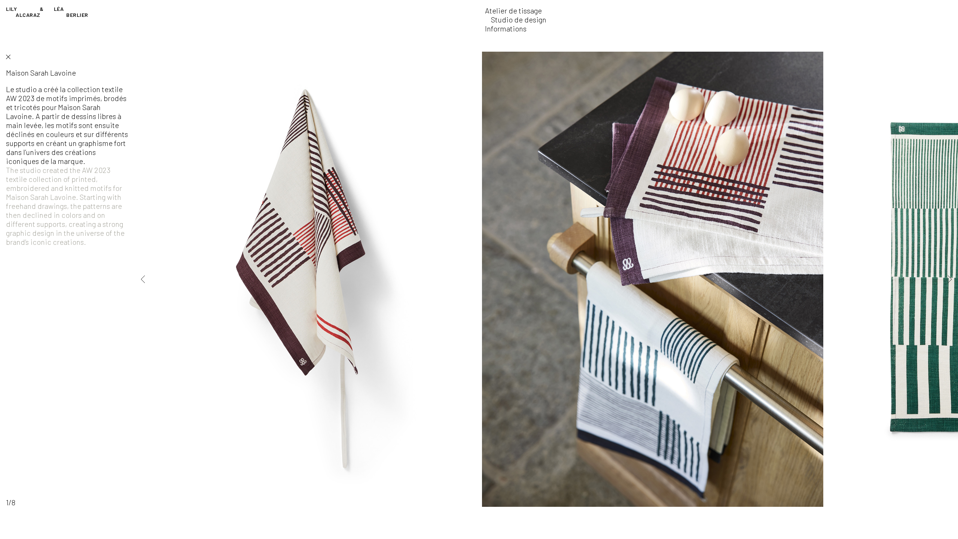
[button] (153, 279)
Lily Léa (47, 12)
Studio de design (518, 19)
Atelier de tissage (513, 10)
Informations (506, 28)
